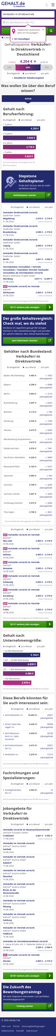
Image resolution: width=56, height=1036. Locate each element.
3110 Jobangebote (46, 441)
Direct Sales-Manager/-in (13, 726)
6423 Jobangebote (46, 404)
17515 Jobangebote (46, 756)
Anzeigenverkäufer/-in (13, 791)
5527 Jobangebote (46, 468)
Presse (16, 1026)
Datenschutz (7, 1030)
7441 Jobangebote (46, 450)
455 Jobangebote (46, 477)
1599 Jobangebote (46, 422)
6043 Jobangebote (46, 431)
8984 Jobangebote (46, 386)
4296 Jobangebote (46, 486)
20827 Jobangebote (46, 716)
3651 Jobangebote (46, 513)
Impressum (31, 1030)
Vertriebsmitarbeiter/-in (14, 747)
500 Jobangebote (46, 413)
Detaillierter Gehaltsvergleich (29, 77)
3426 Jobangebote (46, 495)
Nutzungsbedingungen (33, 1026)
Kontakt (20, 1030)
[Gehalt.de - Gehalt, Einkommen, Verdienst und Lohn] (13, 4)
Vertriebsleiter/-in (14, 715)
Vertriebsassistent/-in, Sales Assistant (12, 736)
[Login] (47, 5)
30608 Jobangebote (46, 726)
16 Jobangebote (46, 791)
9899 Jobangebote (46, 459)
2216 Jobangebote (46, 395)
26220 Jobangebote (46, 735)
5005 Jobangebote (46, 504)
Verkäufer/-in (11, 754)
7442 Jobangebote (46, 377)
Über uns (6, 1026)
